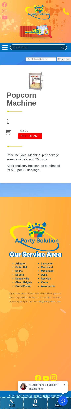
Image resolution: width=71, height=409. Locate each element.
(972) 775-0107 (54, 297)
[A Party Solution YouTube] (46, 380)
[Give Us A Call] (66, 14)
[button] (5, 47)
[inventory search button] (62, 47)
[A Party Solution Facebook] (38, 380)
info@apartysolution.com (50, 301)
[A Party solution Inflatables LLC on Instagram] (4, 12)
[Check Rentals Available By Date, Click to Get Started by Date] (35, 32)
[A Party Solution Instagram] (53, 380)
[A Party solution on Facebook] (4, 5)
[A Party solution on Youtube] (5, 18)
